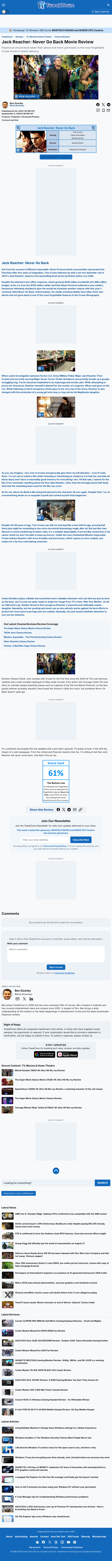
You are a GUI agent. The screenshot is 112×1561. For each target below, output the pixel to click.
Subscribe (72, 795)
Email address (39, 790)
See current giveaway (56, 786)
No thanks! (56, 802)
